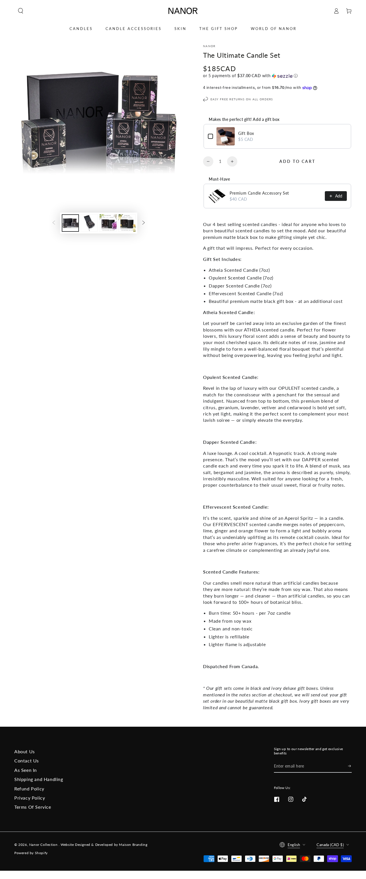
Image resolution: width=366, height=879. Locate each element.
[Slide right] (143, 223)
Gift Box (246, 133)
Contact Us (26, 760)
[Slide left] (53, 223)
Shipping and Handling (38, 779)
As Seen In (25, 770)
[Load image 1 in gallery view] (70, 223)
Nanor (209, 46)
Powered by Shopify (31, 853)
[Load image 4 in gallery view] (127, 223)
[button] (20, 11)
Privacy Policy (29, 797)
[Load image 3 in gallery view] (108, 223)
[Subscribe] (350, 766)
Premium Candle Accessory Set (259, 193)
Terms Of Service (32, 807)
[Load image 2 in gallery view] (89, 223)
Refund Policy (29, 788)
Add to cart (297, 161)
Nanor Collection (44, 844)
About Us (24, 751)
